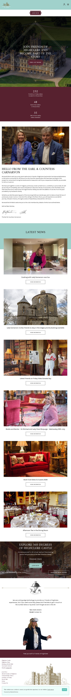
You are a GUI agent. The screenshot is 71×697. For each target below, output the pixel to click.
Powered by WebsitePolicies (11, 692)
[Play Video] (35, 146)
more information (35, 282)
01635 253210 (37, 610)
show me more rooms (59, 572)
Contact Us (37, 612)
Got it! (64, 690)
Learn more (50, 690)
